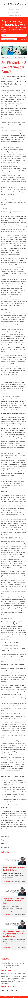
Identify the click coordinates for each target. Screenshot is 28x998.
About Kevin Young (14, 12)
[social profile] (2, 990)
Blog (17, 9)
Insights (6, 58)
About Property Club (14, 15)
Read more (6, 881)
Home (11, 9)
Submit (23, 39)
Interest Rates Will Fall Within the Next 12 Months (13, 976)
